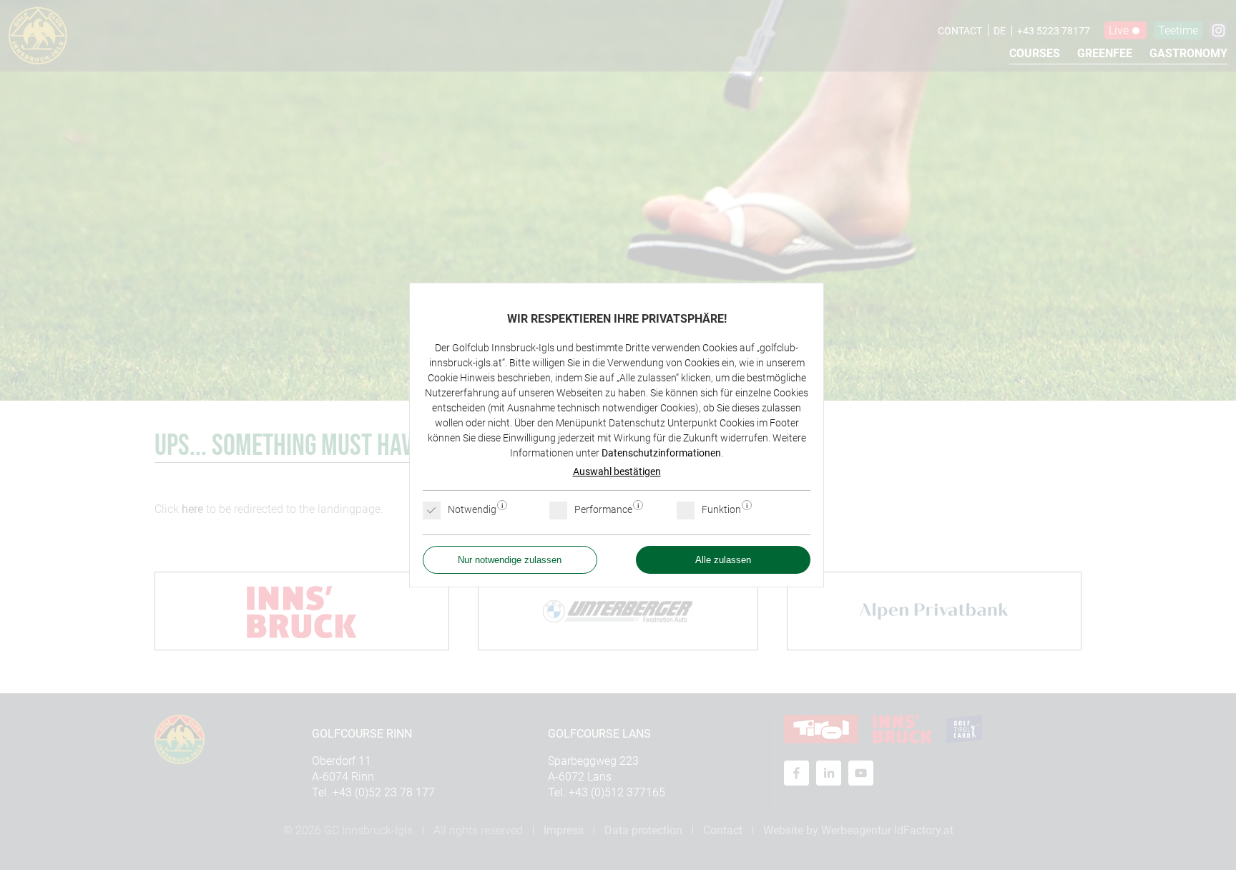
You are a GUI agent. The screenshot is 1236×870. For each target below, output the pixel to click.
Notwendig (473, 509)
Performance (604, 509)
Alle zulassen (723, 559)
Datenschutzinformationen (661, 453)
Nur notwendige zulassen (509, 559)
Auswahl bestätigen (617, 471)
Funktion (722, 509)
